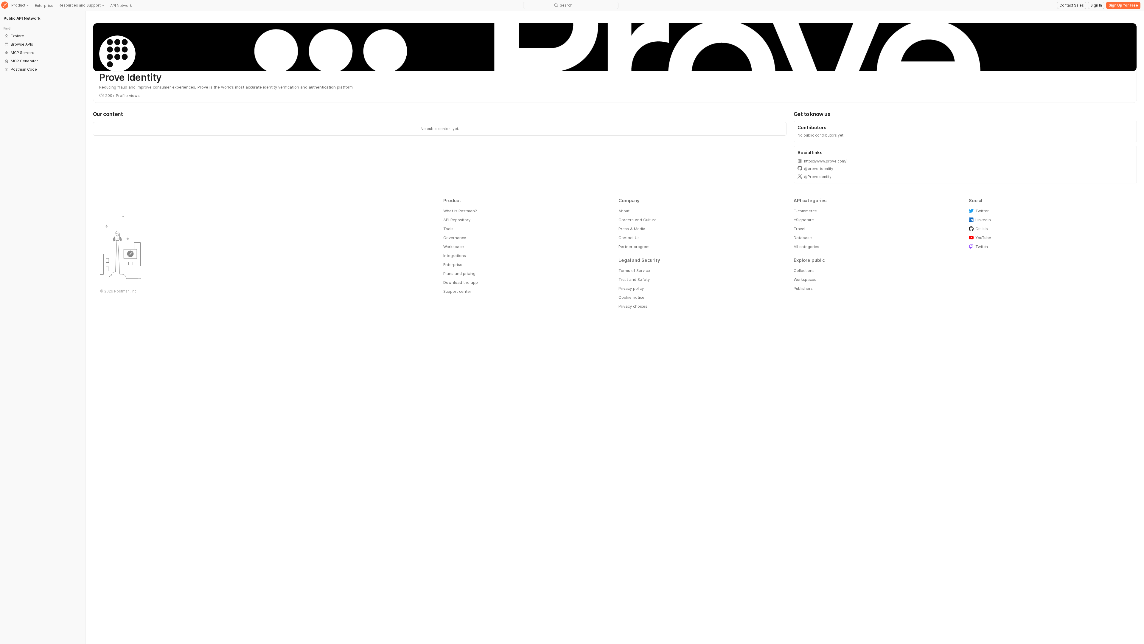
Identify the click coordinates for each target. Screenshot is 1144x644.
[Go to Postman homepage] (4, 5)
